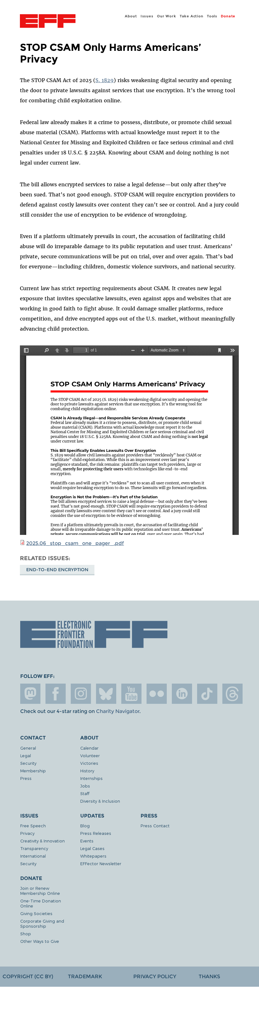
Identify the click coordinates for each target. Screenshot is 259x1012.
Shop (25, 933)
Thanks (209, 976)
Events (86, 840)
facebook (55, 694)
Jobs (85, 785)
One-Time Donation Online (40, 903)
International (33, 855)
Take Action (191, 16)
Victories (89, 763)
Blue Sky (106, 694)
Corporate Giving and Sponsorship (42, 923)
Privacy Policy (154, 976)
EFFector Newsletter (100, 863)
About (131, 16)
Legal (25, 755)
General (28, 748)
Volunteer (90, 755)
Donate (228, 16)
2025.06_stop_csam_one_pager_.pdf (75, 543)
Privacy (27, 833)
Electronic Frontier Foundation (47, 21)
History (87, 770)
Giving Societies (36, 913)
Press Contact (155, 825)
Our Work (166, 16)
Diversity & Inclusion (100, 801)
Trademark (85, 976)
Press (26, 778)
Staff (84, 793)
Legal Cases (92, 848)
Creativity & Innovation (42, 840)
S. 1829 (104, 80)
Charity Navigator (117, 711)
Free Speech (33, 825)
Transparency (34, 848)
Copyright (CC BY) (28, 976)
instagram (81, 694)
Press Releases (95, 833)
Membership (33, 770)
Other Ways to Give (39, 941)
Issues (147, 16)
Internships (91, 778)
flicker (157, 694)
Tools (212, 16)
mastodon (30, 694)
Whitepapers (93, 855)
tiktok (207, 694)
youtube (131, 694)
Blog (85, 825)
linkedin (182, 694)
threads (232, 694)
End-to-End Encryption (57, 569)
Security (28, 763)
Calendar (89, 748)
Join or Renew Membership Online (40, 890)
